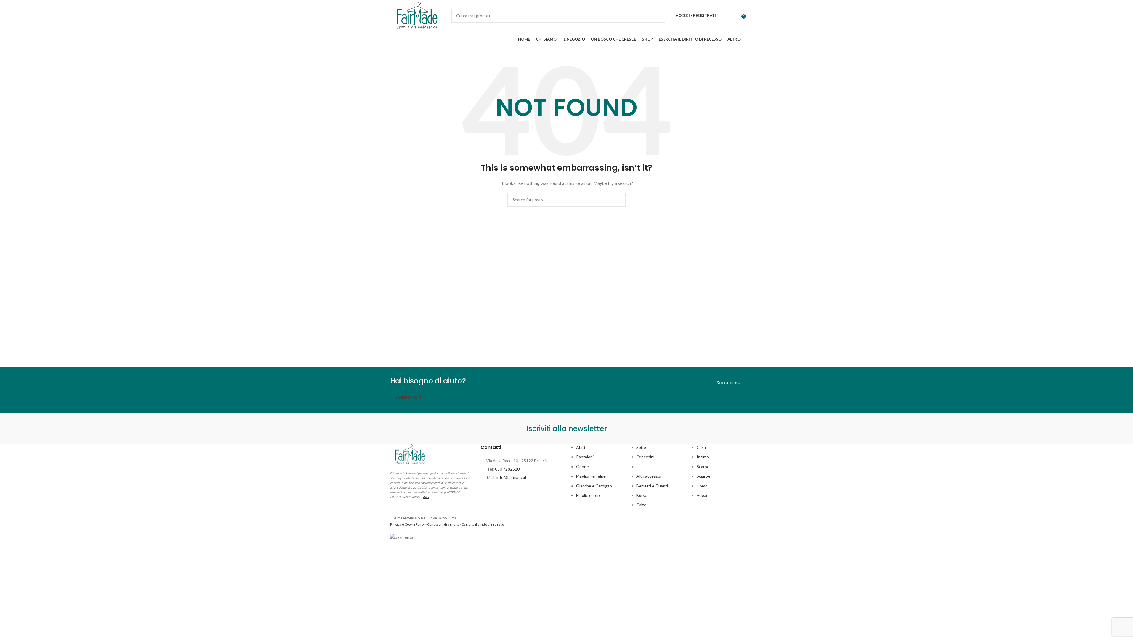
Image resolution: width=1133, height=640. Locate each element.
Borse (641, 495)
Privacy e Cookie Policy (407, 524)
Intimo (703, 456)
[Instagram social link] (738, 397)
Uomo (702, 485)
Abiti (580, 447)
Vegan (703, 495)
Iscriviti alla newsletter (566, 428)
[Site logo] (417, 14)
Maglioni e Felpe (591, 476)
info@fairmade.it (511, 477)
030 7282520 (507, 468)
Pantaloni (585, 456)
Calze (641, 504)
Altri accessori (649, 476)
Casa (701, 447)
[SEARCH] (658, 16)
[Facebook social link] (728, 397)
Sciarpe (703, 476)
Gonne (582, 466)
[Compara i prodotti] (735, 16)
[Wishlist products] (724, 16)
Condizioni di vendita (443, 524)
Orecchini (645, 456)
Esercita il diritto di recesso (483, 524)
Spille (641, 447)
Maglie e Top (588, 495)
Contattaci (408, 398)
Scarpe (703, 466)
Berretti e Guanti (652, 485)
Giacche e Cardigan (594, 485)
